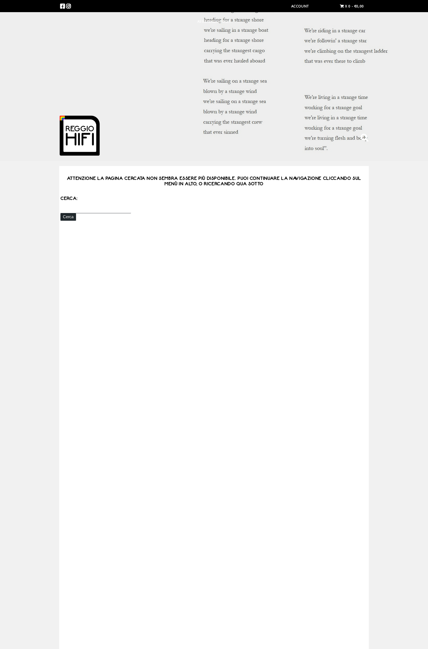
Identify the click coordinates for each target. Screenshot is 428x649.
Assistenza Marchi (214, 21)
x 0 (354, 6)
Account (300, 6)
